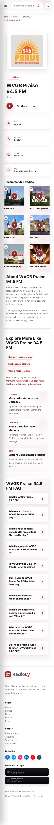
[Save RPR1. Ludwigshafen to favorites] (31, 189)
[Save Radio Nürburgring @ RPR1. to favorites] (6, 247)
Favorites (9, 714)
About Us (9, 736)
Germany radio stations (20, 357)
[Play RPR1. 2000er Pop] (39, 254)
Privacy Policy (11, 733)
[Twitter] (14, 757)
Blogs (7, 721)
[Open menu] (6, 6)
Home (5, 16)
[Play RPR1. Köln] (14, 196)
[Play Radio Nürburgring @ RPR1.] (14, 254)
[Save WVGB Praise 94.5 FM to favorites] (34, 106)
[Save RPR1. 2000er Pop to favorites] (31, 247)
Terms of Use (11, 740)
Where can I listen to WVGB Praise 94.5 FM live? (21, 514)
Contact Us (10, 743)
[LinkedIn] (26, 757)
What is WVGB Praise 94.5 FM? (21, 498)
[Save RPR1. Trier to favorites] (31, 218)
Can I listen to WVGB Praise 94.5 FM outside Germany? (22, 581)
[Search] (38, 5)
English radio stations (19, 364)
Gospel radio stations (19, 371)
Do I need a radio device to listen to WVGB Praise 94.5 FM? (22, 648)
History (8, 717)
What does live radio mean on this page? (20, 597)
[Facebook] (7, 757)
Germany (26, 16)
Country (15, 16)
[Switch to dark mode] (48, 5)
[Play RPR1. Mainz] (14, 225)
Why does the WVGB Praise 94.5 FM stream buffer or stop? (21, 630)
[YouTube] (33, 757)
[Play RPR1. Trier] (39, 225)
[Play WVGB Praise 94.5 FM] (9, 106)
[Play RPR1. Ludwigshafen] (39, 196)
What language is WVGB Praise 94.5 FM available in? (23, 549)
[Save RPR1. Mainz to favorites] (6, 218)
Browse (8, 711)
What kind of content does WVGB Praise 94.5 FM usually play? (22, 532)
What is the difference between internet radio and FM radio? (22, 613)
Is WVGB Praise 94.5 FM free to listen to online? (22, 565)
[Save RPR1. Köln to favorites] (6, 189)
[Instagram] (20, 757)
